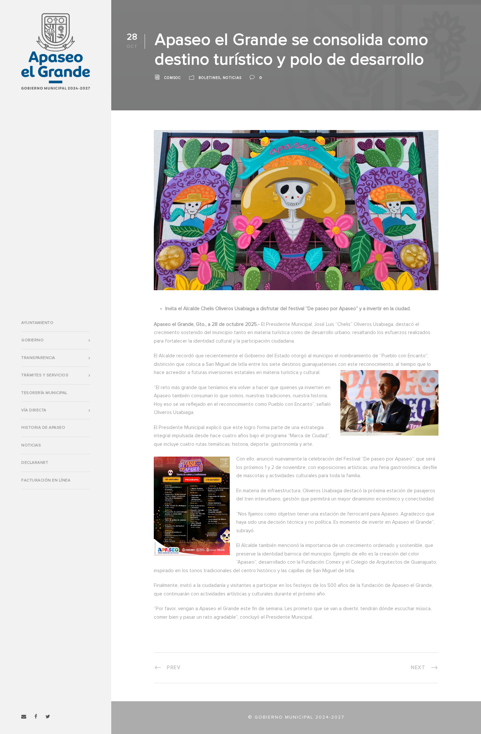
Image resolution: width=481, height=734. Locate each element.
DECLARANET (34, 463)
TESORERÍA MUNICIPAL (44, 393)
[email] (23, 716)
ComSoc (172, 78)
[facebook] (35, 716)
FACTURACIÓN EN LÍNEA (45, 480)
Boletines (209, 78)
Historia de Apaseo (43, 428)
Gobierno (32, 340)
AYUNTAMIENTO (37, 323)
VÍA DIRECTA (33, 410)
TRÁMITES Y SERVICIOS (44, 375)
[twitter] (47, 716)
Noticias (31, 445)
